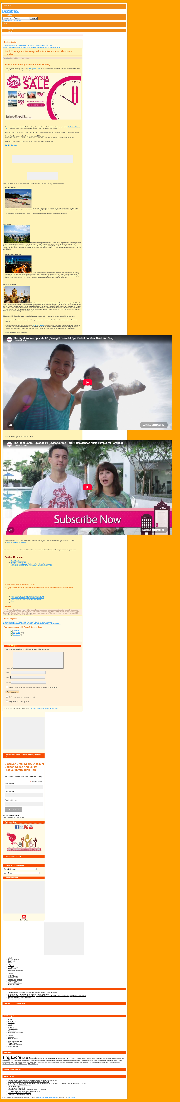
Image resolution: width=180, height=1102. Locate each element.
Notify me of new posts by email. (19, 702)
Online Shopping (87, 1058)
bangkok (67, 610)
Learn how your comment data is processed (44, 708)
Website (8, 682)
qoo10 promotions (65, 1060)
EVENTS (10, 962)
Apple (34, 1058)
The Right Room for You (18, 562)
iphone (74, 1058)
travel (67, 613)
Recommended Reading (15, 970)
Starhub (99, 1058)
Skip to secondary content (10, 12)
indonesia (47, 611)
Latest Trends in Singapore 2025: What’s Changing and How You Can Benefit (32, 992)
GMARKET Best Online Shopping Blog (18, 1062)
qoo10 (95, 1058)
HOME (10, 15)
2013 (24, 1058)
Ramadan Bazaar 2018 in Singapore (19, 997)
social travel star (43, 613)
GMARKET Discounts (8, 1063)
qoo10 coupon (69, 1062)
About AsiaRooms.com (18, 561)
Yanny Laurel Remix (14, 999)
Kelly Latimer (55, 611)
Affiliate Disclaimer (13, 984)
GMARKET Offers (108, 1062)
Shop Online (86, 1062)
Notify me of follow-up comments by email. (22, 697)
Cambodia (74, 610)
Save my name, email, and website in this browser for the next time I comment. (34, 687)
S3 (77, 1060)
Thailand (52, 613)
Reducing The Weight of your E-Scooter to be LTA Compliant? (27, 1089)
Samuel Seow (26, 613)
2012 (28, 610)
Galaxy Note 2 (33, 1062)
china (5, 611)
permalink (30, 614)
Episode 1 (21, 611)
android (52, 1058)
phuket (19, 613)
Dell (70, 1058)
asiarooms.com (53, 610)
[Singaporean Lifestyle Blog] (11, 20)
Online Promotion (60, 1062)
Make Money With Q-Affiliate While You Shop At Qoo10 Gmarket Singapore (27, 45)
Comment (9, 668)
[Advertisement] (42, 159)
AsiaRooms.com (34, 68)
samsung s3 (11, 1060)
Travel (19, 610)
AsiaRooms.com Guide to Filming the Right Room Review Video (31, 564)
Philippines (12, 613)
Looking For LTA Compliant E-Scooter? (20, 1094)
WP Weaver (72, 1097)
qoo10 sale (81, 1060)
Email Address (11, 800)
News (14, 610)
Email (8, 677)
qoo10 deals (56, 1060)
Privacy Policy (12, 981)
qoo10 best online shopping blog (24, 1060)
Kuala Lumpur (64, 611)
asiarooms (43, 610)
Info (10, 610)
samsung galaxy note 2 (96, 1062)
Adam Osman (35, 610)
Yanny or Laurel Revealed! (16, 1088)
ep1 (15, 611)
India (42, 611)
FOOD (10, 964)
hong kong (28, 611)
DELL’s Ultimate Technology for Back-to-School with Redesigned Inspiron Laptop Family (31, 47)
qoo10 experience (42, 1062)
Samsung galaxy (88, 1060)
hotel (33, 611)
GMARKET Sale (78, 1062)
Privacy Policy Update (15, 980)
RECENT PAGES (13, 959)
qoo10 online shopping (39, 1060)
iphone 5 (116, 1060)
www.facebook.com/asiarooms (16, 542)
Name (8, 672)
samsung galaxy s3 (43, 1058)
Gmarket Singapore (116, 1058)
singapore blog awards (107, 1060)
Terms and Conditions (15, 983)
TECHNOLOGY (13, 967)
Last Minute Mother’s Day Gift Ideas (19, 1093)
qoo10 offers (97, 1060)
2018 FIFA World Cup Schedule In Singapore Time (24, 1091)
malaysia (72, 611)
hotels (38, 611)
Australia (61, 610)
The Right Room (38, 325)
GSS (104, 1058)
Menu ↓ (10, 5)
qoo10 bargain (51, 1062)
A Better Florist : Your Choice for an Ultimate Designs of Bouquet (28, 994)
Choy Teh (10, 611)
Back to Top (24, 920)
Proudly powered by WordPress (48, 1097)
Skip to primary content (9, 10)
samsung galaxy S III (62, 1058)
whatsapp (73, 1060)
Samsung (79, 1058)
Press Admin (25, 58)
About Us (10, 29)
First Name (9, 783)
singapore (34, 613)
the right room (60, 613)
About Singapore (13, 976)
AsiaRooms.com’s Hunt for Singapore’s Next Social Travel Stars (31, 565)
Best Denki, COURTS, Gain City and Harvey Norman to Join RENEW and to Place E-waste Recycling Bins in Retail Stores (47, 996)
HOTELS (11, 966)
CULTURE (11, 961)
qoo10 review (49, 1060)
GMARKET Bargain (33, 1063)
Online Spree (116, 1062)
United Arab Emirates (14, 614)
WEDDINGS (12, 969)
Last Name (9, 791)
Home (5, 5)
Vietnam (24, 614)
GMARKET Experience (21, 1063)
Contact (10, 31)
